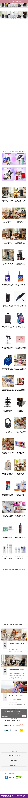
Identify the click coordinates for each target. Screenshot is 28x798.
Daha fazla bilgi (5, 716)
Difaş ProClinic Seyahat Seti (20, 503)
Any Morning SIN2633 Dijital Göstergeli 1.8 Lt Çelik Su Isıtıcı (20, 210)
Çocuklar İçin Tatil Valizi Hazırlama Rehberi (17, 704)
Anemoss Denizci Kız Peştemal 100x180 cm (8, 398)
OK (24, 716)
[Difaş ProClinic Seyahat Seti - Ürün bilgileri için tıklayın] (20, 494)
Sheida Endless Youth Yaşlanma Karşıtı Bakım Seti (7, 567)
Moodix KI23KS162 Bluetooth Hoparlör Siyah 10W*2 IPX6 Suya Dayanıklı (8, 316)
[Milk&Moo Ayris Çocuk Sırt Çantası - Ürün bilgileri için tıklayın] (20, 326)
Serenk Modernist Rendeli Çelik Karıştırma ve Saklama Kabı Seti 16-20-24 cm (8, 420)
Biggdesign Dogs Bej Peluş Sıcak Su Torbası (7, 483)
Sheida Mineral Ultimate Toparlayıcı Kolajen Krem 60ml (8, 546)
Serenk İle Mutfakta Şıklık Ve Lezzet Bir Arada (17, 651)
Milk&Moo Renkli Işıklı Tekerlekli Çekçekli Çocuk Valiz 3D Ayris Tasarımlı (8, 295)
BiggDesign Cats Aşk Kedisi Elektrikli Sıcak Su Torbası (20, 357)
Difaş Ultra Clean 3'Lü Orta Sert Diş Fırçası (7, 503)
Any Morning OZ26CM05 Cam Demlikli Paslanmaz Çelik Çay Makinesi (8, 232)
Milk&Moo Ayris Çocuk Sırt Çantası (20, 335)
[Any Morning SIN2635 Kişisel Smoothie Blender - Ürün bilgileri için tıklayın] (8, 201)
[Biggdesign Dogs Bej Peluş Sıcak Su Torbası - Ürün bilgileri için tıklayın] (8, 473)
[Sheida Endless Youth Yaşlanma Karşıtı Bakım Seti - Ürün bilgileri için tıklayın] (8, 557)
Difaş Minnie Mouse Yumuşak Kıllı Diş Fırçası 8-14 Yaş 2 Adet (20, 525)
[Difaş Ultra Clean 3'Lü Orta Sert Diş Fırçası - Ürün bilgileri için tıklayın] (8, 494)
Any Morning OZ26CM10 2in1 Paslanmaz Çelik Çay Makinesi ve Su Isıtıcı (7, 253)
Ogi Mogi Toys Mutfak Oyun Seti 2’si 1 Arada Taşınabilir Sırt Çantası (8, 462)
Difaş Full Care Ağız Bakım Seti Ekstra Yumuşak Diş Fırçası (7, 525)
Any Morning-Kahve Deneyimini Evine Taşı (17, 678)
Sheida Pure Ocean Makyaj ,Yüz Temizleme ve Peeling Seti (20, 567)
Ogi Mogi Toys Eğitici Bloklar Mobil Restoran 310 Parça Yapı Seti (20, 441)
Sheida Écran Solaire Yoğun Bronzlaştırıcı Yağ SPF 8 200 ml (20, 546)
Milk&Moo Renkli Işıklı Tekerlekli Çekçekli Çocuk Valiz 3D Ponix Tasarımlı (20, 295)
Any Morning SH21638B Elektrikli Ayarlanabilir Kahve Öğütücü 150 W (20, 253)
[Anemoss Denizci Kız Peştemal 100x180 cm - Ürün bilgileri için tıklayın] (8, 389)
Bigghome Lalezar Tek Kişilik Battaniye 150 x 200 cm (20, 399)
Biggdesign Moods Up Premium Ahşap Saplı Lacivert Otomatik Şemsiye (20, 316)
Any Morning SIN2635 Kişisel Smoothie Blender (7, 210)
